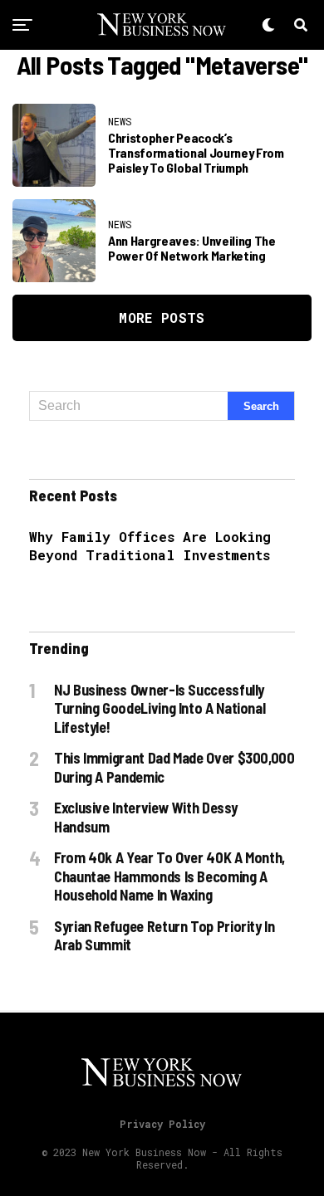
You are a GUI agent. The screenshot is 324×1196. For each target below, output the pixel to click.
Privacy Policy (162, 1123)
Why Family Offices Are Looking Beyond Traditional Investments (150, 546)
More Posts (161, 317)
